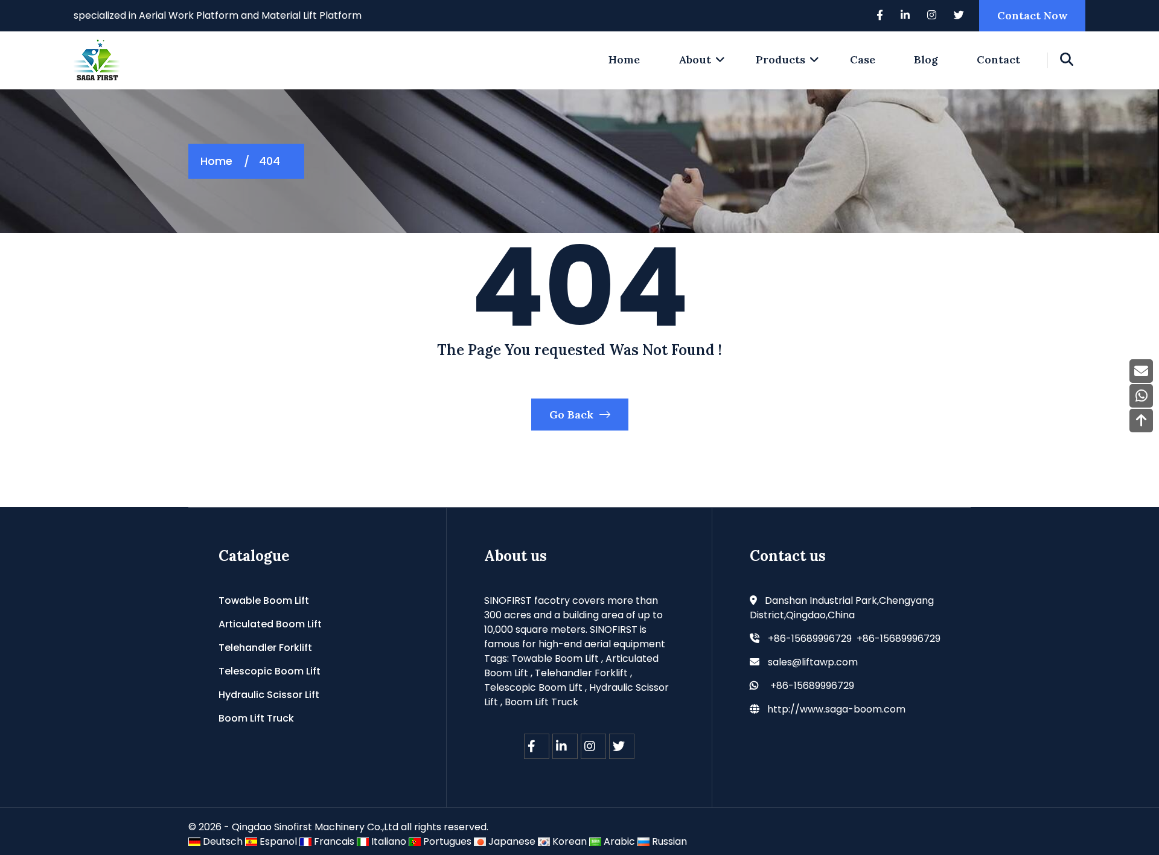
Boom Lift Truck (256, 718)
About (694, 59)
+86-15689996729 (812, 686)
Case (862, 59)
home (624, 59)
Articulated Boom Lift (270, 624)
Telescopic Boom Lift (270, 671)
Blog (926, 59)
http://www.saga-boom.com (836, 709)
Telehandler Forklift (265, 648)
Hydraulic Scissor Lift (269, 695)
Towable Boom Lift (264, 600)
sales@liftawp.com (813, 662)
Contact (998, 59)
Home (216, 160)
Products (780, 59)
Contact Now (1032, 15)
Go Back (572, 414)
